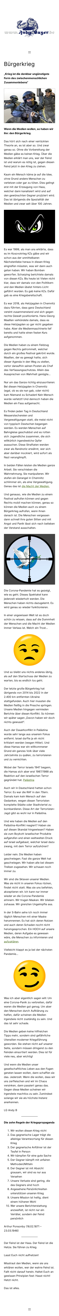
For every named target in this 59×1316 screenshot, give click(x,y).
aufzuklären (11, 941)
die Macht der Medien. (35, 486)
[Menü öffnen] (29, 52)
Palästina (28, 780)
